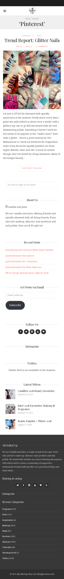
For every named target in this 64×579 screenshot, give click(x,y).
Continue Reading (32, 168)
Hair (4, 514)
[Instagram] (32, 331)
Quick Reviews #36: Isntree (19, 255)
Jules (19, 46)
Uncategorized (9, 552)
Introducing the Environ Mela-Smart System (29, 249)
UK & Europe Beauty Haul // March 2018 (26, 272)
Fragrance (7, 509)
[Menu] (4, 11)
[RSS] (46, 485)
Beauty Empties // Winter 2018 (34, 421)
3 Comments (42, 46)
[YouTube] (37, 331)
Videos (5, 558)
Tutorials (6, 547)
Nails (29, 46)
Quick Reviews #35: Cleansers (21, 261)
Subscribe (15, 305)
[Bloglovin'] (43, 331)
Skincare (6, 541)
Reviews (6, 536)
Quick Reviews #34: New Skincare (23, 267)
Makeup (6, 525)
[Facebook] (20, 331)
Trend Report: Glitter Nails (32, 40)
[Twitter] (26, 331)
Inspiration (7, 520)
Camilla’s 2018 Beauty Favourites (36, 391)
